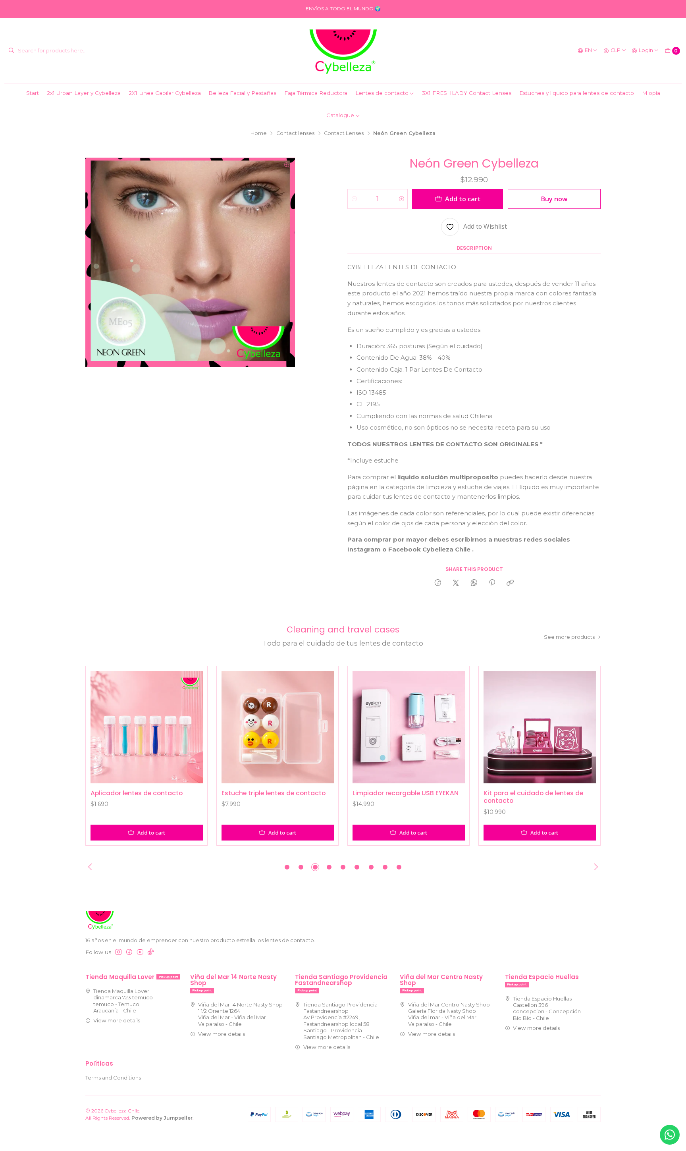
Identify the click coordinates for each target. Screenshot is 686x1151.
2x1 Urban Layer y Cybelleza (84, 93)
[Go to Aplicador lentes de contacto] (147, 727)
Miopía (651, 93)
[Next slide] (595, 867)
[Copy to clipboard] (510, 583)
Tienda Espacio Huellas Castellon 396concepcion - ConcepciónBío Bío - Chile (547, 1008)
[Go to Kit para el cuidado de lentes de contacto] (540, 727)
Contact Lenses (344, 133)
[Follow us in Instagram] (118, 952)
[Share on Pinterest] (492, 583)
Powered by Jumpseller (162, 1118)
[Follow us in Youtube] (140, 952)
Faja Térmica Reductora (315, 93)
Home (259, 133)
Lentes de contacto (382, 93)
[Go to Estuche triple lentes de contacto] (278, 727)
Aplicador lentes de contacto (137, 793)
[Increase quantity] (401, 198)
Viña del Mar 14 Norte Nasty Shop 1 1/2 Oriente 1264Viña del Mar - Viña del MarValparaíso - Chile (240, 1014)
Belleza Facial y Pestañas (242, 93)
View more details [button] (116, 1020)
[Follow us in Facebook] (129, 952)
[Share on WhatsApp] (474, 583)
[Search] (11, 51)
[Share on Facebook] (438, 583)
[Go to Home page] (342, 51)
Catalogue (340, 115)
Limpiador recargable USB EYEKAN (406, 793)
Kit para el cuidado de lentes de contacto (533, 797)
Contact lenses (295, 133)
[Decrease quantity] (354, 198)
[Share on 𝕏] (456, 583)
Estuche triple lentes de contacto (274, 793)
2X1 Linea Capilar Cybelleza (165, 93)
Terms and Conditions (113, 1077)
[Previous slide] (91, 867)
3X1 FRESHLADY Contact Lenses (466, 93)
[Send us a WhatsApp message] (670, 1135)
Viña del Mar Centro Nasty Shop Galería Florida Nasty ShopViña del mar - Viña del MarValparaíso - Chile (449, 1014)
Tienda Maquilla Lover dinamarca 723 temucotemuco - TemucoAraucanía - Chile (123, 1001)
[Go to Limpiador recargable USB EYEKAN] (409, 727)
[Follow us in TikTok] (150, 952)
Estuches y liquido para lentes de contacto (576, 93)
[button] (287, 867)
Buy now (554, 198)
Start (32, 93)
